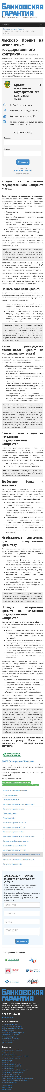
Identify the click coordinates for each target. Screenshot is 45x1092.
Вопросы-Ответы (7, 1085)
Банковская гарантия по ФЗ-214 (14, 823)
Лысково (6, 24)
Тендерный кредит (10, 813)
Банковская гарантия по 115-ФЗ (14, 850)
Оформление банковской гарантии (12, 1029)
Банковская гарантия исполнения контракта (18, 804)
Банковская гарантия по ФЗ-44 (11, 1025)
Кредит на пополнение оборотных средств (18, 859)
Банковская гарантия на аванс (13, 809)
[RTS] (12, 971)
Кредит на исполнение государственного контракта (21, 855)
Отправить (23, 162)
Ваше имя (7, 138)
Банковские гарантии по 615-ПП (14, 846)
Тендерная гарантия (10, 795)
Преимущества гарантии (9, 1037)
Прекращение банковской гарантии (13, 1033)
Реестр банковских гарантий (10, 1035)
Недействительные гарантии (10, 1039)
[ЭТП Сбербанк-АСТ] (12, 960)
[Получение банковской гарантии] (22, 9)
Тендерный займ (9, 818)
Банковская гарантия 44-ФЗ (13, 832)
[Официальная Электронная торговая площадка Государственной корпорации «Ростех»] (33, 960)
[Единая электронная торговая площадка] (12, 981)
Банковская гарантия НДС (12, 864)
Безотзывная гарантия (8, 1041)
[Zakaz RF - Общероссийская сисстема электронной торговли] (33, 981)
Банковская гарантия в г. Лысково (12, 1050)
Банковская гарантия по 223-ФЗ (14, 827)
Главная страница (9, 29)
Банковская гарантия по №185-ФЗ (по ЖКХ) (18, 836)
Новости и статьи (7, 1087)
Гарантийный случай (8, 1031)
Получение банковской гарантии (15, 790)
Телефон (7, 149)
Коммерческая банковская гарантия (16, 841)
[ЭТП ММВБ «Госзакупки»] (33, 971)
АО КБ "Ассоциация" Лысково (18, 761)
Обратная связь (6, 1089)
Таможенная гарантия (11, 800)
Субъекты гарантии (7, 1043)
